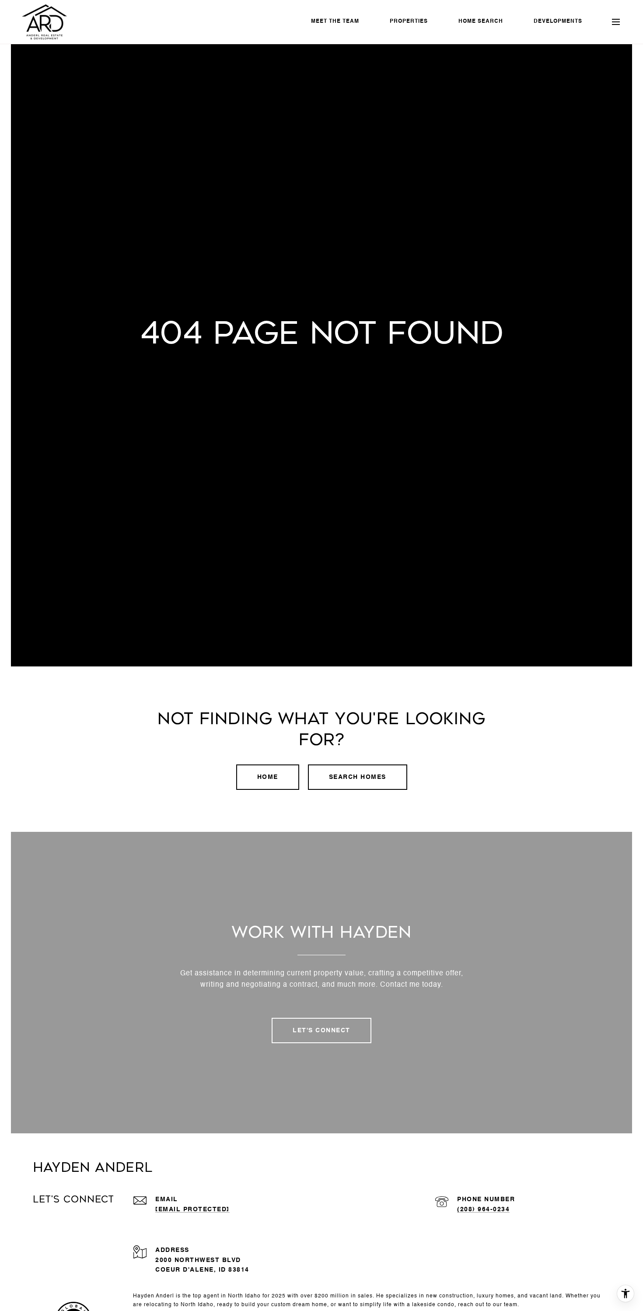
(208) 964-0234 (483, 1209)
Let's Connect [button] (321, 1030)
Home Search (480, 21)
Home (267, 777)
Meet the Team (335, 21)
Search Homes (357, 777)
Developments (558, 21)
